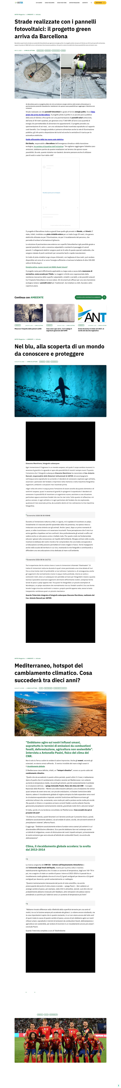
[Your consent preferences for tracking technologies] (118, 1085)
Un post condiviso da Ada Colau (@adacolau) (60, 225)
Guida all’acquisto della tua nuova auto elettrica (45, 139)
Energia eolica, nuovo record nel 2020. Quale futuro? (46, 267)
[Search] (91, 2)
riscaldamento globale (36, 766)
